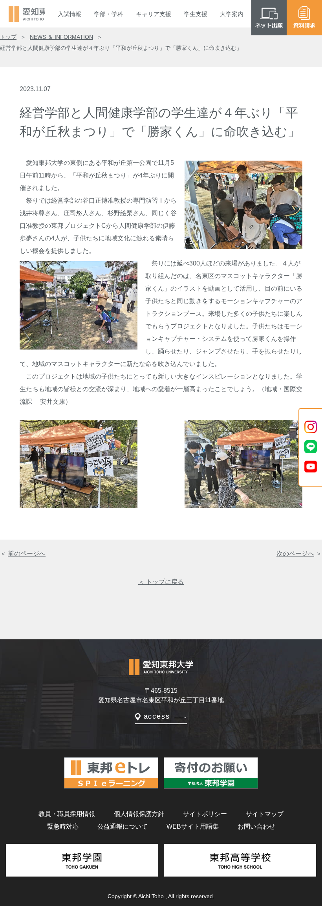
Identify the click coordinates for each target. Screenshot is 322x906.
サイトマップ (265, 814)
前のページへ (27, 553)
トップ (8, 37)
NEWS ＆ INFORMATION (61, 37)
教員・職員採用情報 (66, 814)
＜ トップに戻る (161, 581)
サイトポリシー (205, 814)
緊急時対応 (63, 826)
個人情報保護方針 (139, 814)
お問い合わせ (256, 826)
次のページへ (295, 553)
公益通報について (122, 826)
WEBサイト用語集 (192, 826)
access (157, 716)
